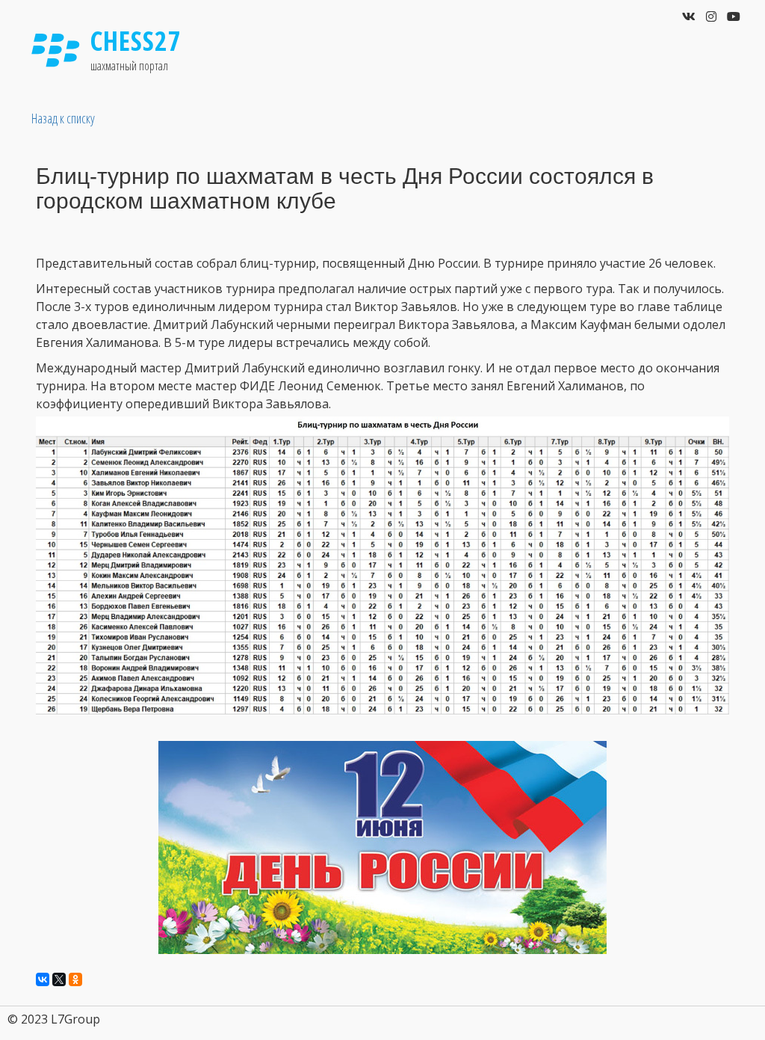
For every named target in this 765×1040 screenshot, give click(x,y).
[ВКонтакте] (42, 979)
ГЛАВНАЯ (352, 65)
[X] (59, 979)
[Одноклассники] (75, 979)
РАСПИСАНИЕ (498, 65)
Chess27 (136, 40)
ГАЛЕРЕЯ (578, 65)
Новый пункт (652, 65)
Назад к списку (63, 118)
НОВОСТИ (414, 65)
